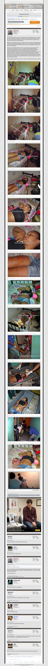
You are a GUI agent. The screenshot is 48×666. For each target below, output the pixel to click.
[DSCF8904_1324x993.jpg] (24, 265)
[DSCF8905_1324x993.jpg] (24, 292)
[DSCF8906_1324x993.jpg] (24, 319)
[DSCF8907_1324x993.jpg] (24, 347)
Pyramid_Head (16, 580)
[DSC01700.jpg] (24, 456)
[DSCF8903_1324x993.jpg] (24, 237)
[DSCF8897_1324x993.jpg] (24, 100)
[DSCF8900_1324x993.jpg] (24, 155)
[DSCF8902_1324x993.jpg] (24, 210)
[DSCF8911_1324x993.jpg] (24, 429)
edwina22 (10, 536)
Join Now (34, 22)
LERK (14, 644)
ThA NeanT (10, 630)
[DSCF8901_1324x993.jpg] (24, 182)
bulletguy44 (10, 592)
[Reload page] (8, 12)
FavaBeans (15, 604)
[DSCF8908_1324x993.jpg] (24, 374)
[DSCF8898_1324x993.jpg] (24, 128)
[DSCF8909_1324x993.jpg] (24, 401)
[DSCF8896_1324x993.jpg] (24, 73)
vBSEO (27, 665)
